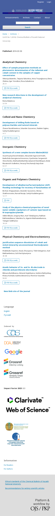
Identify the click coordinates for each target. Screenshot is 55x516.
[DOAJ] (13, 345)
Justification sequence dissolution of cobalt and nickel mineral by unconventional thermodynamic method (25, 245)
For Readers (8, 465)
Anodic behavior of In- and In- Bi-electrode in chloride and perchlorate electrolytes (24, 268)
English (7, 311)
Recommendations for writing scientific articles (24, 488)
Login (49, 2)
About (47, 17)
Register (40, 2)
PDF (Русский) (12, 88)
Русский (7, 315)
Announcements (12, 17)
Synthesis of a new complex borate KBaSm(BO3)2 (25, 152)
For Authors (8, 469)
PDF (7, 200)
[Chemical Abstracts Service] (13, 336)
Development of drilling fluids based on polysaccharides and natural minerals (21, 123)
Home (5, 34)
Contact (37, 17)
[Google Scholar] (13, 355)
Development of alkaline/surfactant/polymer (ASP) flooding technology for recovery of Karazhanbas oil (27, 186)
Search (27, 27)
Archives (26, 17)
